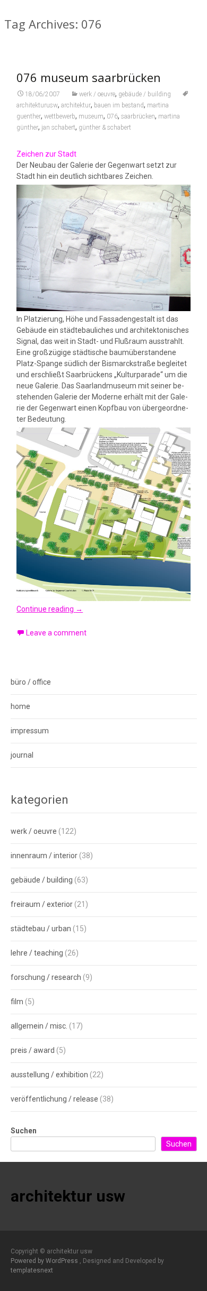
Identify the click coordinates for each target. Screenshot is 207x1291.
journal (22, 755)
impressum (30, 730)
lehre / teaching (37, 953)
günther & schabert (105, 127)
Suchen (24, 1130)
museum (91, 116)
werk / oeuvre (97, 94)
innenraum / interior (44, 855)
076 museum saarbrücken (88, 77)
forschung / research (46, 977)
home (20, 706)
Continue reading (49, 609)
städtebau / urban (41, 928)
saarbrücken (138, 116)
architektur (76, 105)
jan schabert (58, 127)
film (17, 1001)
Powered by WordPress (45, 1261)
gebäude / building (144, 94)
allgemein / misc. (39, 1026)
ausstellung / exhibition (49, 1074)
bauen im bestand (119, 105)
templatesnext (32, 1270)
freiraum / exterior (42, 904)
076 (112, 116)
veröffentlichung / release (54, 1099)
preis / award (33, 1050)
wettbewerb (59, 116)
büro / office (31, 682)
